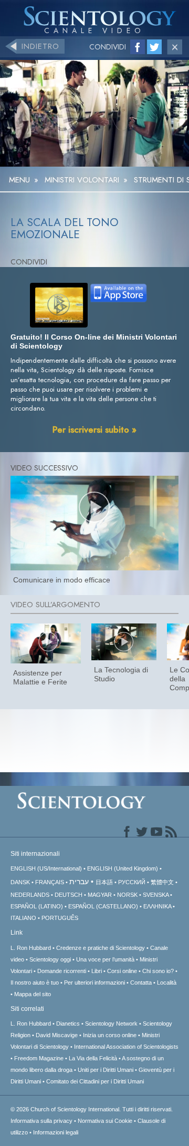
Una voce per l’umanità (105, 959)
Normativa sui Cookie (105, 1121)
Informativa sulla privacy (41, 1121)
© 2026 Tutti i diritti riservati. (91, 1109)
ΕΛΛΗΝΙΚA (157, 906)
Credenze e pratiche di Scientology (100, 948)
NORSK (127, 895)
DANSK (20, 882)
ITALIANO (23, 918)
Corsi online (122, 971)
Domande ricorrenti (61, 971)
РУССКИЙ (131, 882)
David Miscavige (57, 1035)
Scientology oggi (50, 959)
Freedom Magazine (39, 1058)
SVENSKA (156, 895)
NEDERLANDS (29, 895)
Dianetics (68, 1023)
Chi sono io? (158, 971)
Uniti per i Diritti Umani (105, 1070)
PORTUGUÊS (59, 918)
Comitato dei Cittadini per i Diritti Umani (95, 1081)
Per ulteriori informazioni (94, 982)
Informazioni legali (55, 1132)
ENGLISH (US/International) (46, 868)
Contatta (141, 982)
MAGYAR (100, 895)
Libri (96, 971)
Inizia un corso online (109, 1035)
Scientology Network (111, 1023)
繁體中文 (162, 882)
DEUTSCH (68, 895)
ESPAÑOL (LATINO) (36, 906)
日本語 (104, 882)
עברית (79, 881)
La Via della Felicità (93, 1058)
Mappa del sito (32, 994)
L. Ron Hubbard (30, 948)
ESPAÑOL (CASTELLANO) (103, 906)
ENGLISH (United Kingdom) (122, 868)
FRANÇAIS (49, 882)
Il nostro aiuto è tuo (34, 982)
